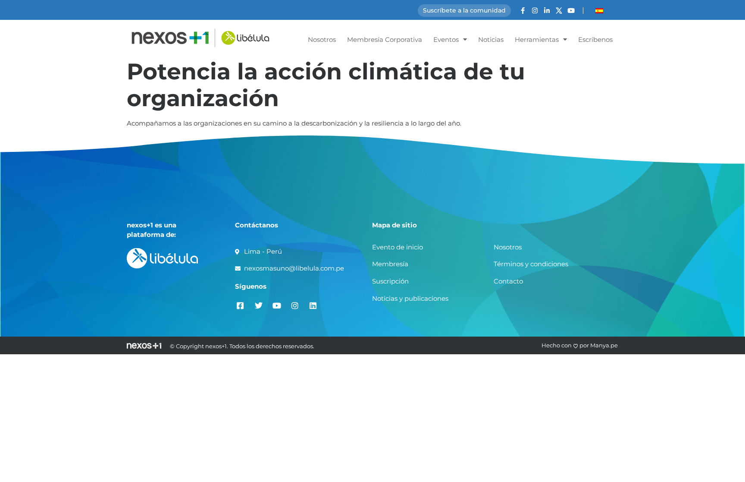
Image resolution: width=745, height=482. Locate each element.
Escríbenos (595, 39)
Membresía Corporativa (384, 39)
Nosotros (322, 39)
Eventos (446, 39)
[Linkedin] (312, 305)
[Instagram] (535, 10)
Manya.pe (604, 345)
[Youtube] (571, 10)
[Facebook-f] (523, 10)
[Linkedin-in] (547, 10)
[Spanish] (599, 10)
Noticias (491, 39)
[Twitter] (258, 305)
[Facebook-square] (240, 305)
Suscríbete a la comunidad (464, 10)
